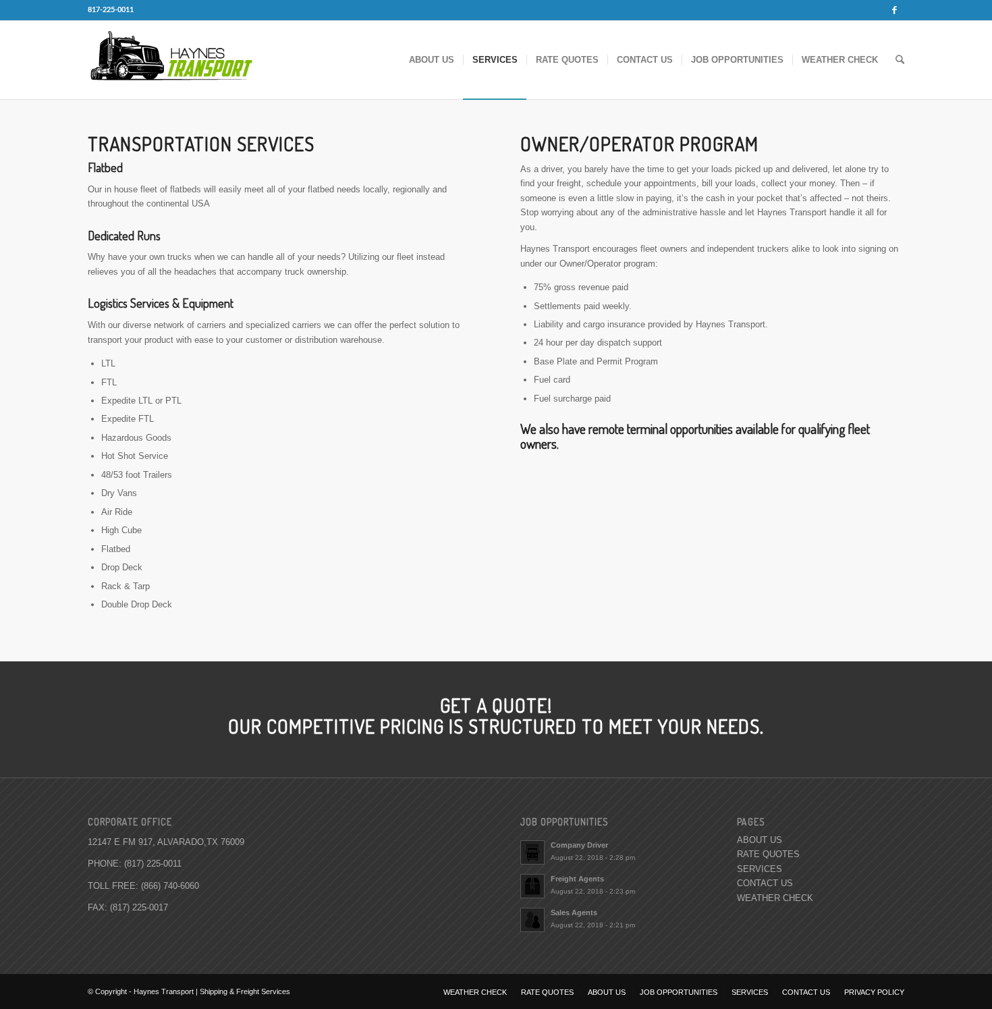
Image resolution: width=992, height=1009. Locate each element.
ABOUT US (759, 840)
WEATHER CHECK (775, 898)
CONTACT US (765, 883)
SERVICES (759, 869)
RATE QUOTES (768, 854)
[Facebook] (894, 10)
